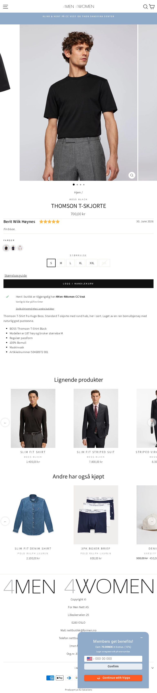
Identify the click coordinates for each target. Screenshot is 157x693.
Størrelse (78, 255)
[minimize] (141, 636)
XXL (92, 263)
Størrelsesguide (15, 275)
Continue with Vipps (116, 677)
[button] (6, 248)
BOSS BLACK (79, 199)
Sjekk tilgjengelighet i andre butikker (35, 308)
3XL (104, 263)
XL (80, 263)
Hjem (77, 192)
